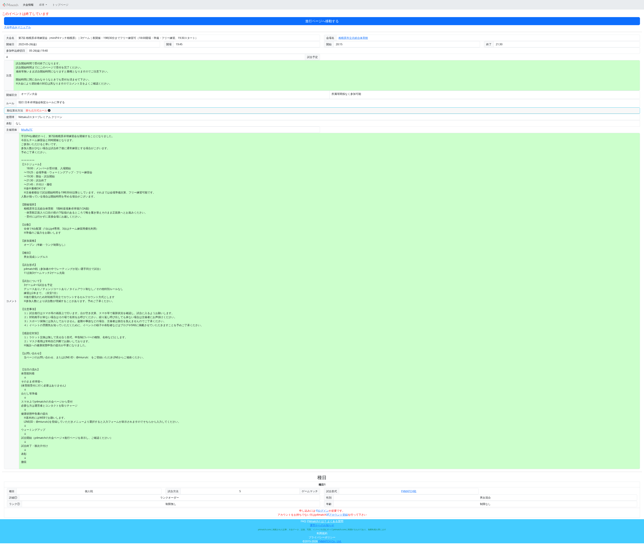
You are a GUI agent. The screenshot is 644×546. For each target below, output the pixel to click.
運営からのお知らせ (322, 525)
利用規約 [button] (322, 533)
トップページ (60, 5)
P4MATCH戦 (408, 491)
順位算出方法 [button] (27, 110)
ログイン (323, 510)
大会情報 (28, 5)
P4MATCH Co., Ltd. (329, 541)
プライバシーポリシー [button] (322, 537)
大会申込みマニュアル (17, 27)
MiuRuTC (27, 130)
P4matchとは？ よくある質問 (325, 521)
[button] (43, 5)
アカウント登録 (338, 515)
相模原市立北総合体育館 (353, 38)
